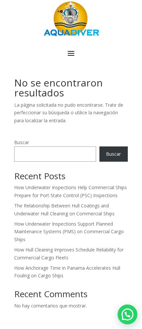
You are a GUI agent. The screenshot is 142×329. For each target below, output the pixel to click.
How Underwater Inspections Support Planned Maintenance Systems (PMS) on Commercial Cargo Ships (69, 232)
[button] (127, 314)
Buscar (21, 142)
